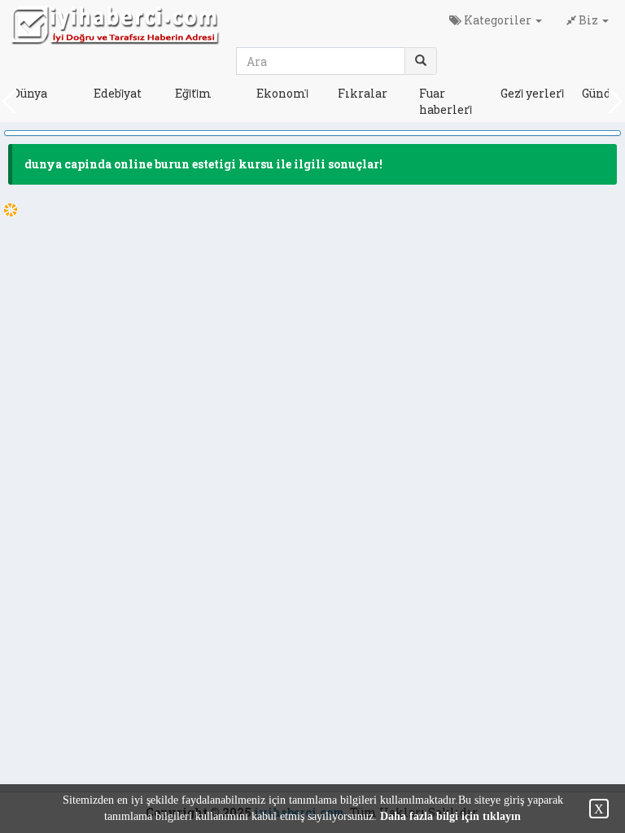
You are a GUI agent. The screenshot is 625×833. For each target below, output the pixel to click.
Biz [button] (588, 20)
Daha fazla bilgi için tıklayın (450, 816)
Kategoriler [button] (497, 20)
